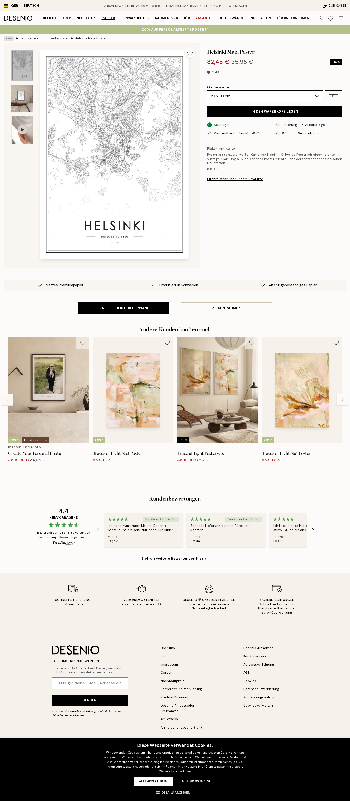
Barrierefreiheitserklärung (181, 689)
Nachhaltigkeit (172, 681)
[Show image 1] (22, 65)
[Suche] (320, 18)
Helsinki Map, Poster (91, 38)
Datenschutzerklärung (80, 711)
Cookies (249, 681)
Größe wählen (219, 87)
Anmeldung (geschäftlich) (181, 727)
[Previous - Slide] (7, 400)
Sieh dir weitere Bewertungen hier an (175, 558)
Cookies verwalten (258, 705)
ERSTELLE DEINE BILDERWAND (124, 308)
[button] (333, 96)
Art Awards (169, 719)
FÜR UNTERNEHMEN (293, 18)
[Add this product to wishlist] (190, 52)
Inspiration (260, 18)
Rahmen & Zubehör (172, 18)
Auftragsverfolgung (258, 664)
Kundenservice (255, 656)
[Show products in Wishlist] (330, 18)
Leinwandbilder (135, 18)
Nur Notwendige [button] (196, 781)
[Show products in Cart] (341, 18)
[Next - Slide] (342, 400)
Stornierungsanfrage (260, 697)
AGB (246, 673)
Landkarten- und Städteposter (44, 38)
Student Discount (175, 697)
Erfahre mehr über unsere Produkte (235, 179)
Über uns (168, 648)
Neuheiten (86, 18)
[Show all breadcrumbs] (9, 38)
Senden (89, 700)
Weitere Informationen (175, 771)
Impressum (169, 664)
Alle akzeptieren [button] (153, 781)
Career (166, 673)
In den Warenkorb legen (274, 111)
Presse (166, 656)
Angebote (204, 18)
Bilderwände (232, 18)
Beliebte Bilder (57, 18)
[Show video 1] (22, 130)
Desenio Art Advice (258, 648)
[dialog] (175, 769)
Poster (108, 18)
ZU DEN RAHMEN (226, 308)
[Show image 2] (22, 98)
